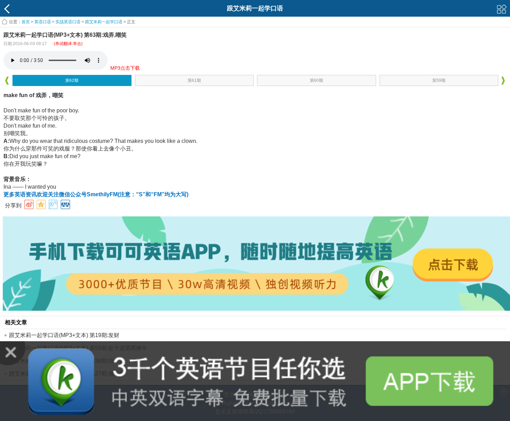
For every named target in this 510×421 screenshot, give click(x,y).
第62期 (71, 80)
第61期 (194, 80)
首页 (26, 21)
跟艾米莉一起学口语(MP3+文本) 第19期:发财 (64, 335)
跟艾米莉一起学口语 (103, 21)
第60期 (316, 80)
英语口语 (42, 21)
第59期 (438, 80)
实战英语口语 (68, 21)
